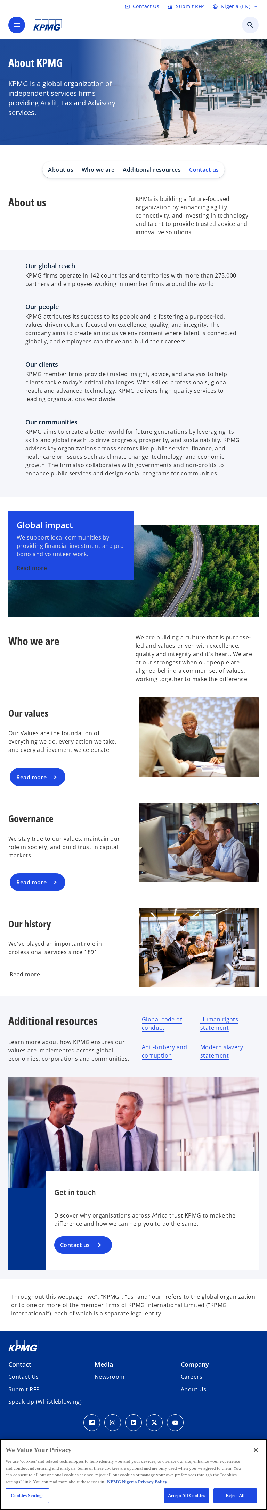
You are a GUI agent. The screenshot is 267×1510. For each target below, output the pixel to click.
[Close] (256, 1450)
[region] (133, 1474)
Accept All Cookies (186, 1495)
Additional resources (152, 169)
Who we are (98, 169)
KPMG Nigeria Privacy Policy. (137, 1481)
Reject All (235, 1495)
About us (60, 169)
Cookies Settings (27, 1495)
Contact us (204, 169)
